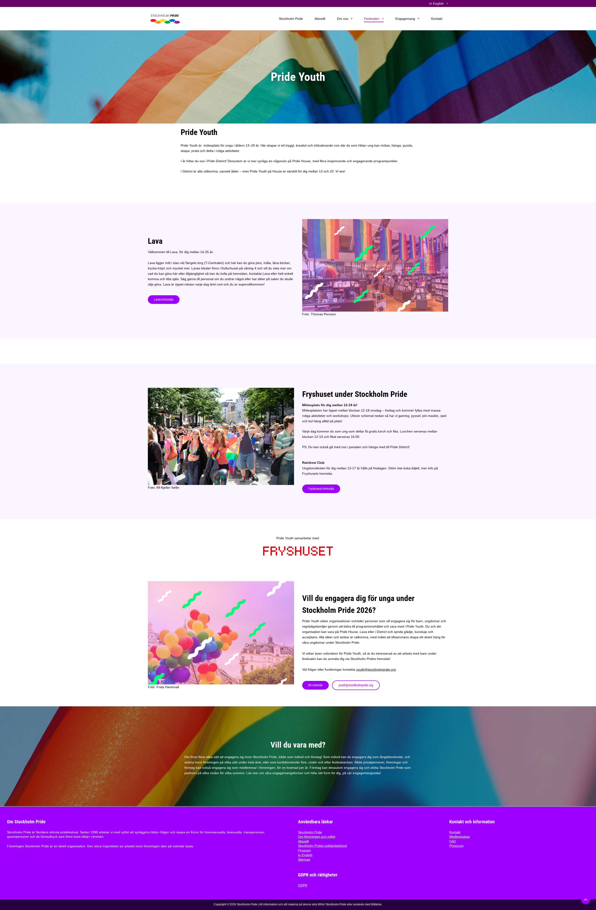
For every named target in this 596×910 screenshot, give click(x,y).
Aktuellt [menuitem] (320, 19)
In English (305, 855)
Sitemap (304, 859)
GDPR (302, 885)
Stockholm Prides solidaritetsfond (322, 846)
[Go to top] (585, 899)
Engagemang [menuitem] (405, 19)
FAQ (452, 841)
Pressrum (456, 846)
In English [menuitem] (436, 4)
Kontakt (455, 832)
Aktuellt (303, 841)
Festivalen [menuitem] (371, 19)
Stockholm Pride (310, 832)
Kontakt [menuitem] (436, 19)
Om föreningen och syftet (316, 836)
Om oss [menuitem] (342, 19)
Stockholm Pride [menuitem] (291, 19)
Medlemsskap (459, 836)
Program (304, 850)
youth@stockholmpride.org (376, 669)
